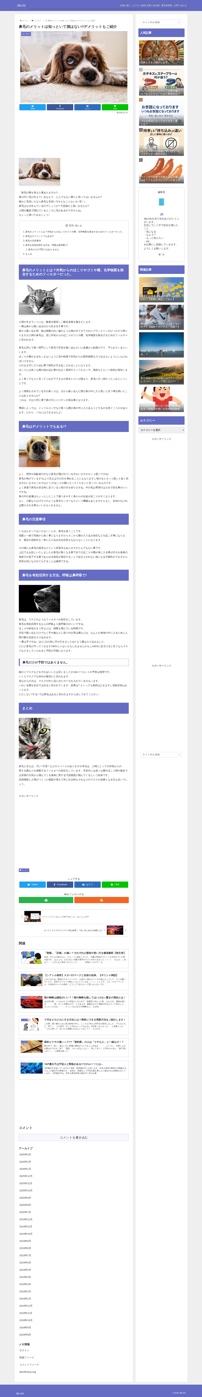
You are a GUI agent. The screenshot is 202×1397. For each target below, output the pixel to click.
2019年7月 (25, 1255)
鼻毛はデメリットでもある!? (39, 236)
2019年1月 (25, 1298)
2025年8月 (25, 1205)
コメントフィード (29, 1364)
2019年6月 (25, 1262)
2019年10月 (26, 1233)
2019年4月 (25, 1277)
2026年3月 (25, 1154)
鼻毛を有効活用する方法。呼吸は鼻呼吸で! (46, 245)
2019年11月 (25, 1226)
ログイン (24, 1350)
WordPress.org (27, 1372)
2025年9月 (25, 1197)
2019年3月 (25, 1284)
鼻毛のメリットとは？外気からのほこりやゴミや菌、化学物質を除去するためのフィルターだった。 (74, 231)
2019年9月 (25, 1241)
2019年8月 (25, 1248)
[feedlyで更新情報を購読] (46, 900)
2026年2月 (25, 1161)
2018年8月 (25, 1334)
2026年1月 (25, 1169)
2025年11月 (25, 1183)
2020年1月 (25, 1212)
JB (161, 214)
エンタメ (25, 870)
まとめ (28, 254)
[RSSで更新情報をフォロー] (101, 900)
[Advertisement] (74, 135)
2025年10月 (26, 1190)
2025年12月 (26, 1176)
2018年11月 (25, 1313)
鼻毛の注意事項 (33, 240)
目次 (71, 225)
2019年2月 (25, 1291)
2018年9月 (25, 1327)
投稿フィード (26, 1357)
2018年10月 (26, 1320)
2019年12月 (26, 1219)
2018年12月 (26, 1305)
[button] (179, 22)
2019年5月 (25, 1270)
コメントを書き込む (74, 1137)
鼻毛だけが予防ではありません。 (44, 249)
